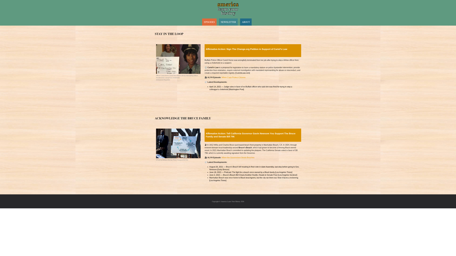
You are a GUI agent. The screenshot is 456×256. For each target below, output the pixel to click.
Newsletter (228, 22)
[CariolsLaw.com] (242, 73)
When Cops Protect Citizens (233, 77)
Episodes (209, 22)
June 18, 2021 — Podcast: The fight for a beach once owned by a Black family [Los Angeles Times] (250, 172)
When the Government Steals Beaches (238, 158)
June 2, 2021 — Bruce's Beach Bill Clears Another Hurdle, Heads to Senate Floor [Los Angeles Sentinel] (253, 175)
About (246, 22)
